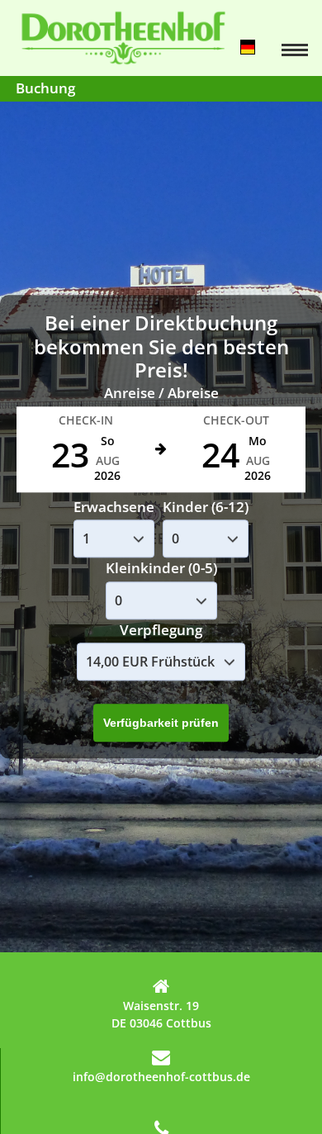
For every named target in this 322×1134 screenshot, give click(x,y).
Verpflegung (161, 629)
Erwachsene (113, 506)
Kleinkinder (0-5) (161, 568)
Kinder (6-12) (206, 506)
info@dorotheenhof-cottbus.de (161, 1076)
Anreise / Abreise (161, 393)
